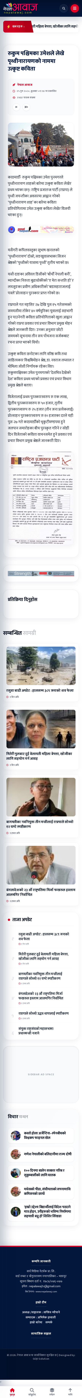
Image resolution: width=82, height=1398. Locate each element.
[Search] (63, 8)
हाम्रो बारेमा (36, 1322)
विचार (18, 1117)
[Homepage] (20, 8)
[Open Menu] (75, 8)
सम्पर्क (48, 1322)
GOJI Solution (41, 1359)
